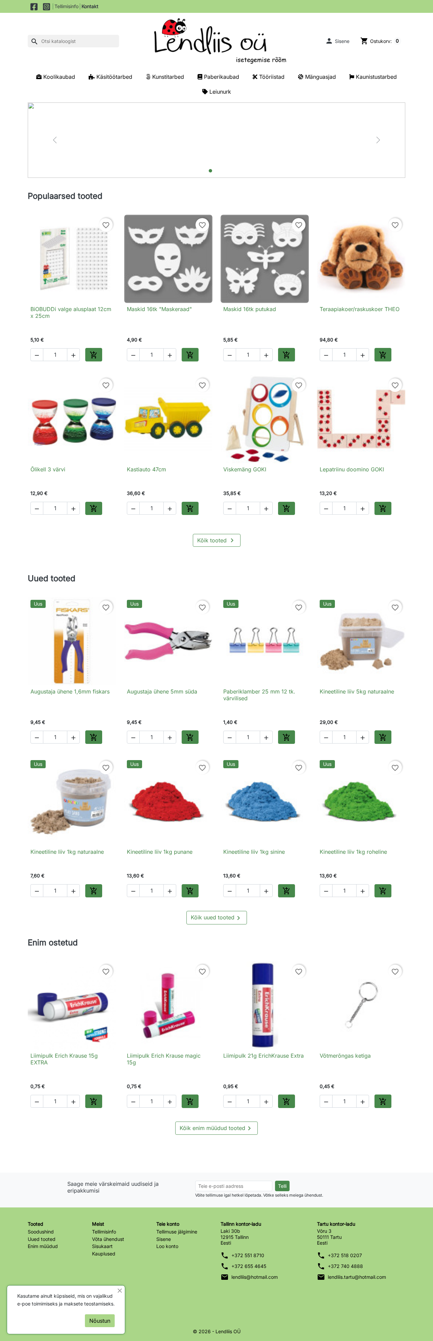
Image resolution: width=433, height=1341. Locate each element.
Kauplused (103, 1253)
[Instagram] (46, 6)
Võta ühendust (108, 1239)
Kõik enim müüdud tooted (216, 1128)
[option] (216, 140)
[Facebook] (34, 6)
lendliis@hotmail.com (254, 1277)
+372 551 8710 (247, 1255)
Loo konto (167, 1246)
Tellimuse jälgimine (176, 1231)
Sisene (163, 1239)
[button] (337, 41)
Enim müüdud (43, 1246)
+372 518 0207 (345, 1255)
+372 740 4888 (345, 1266)
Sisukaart (102, 1246)
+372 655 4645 (248, 1266)
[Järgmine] (378, 140)
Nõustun (99, 1320)
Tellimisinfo (66, 6)
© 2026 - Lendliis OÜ (217, 1331)
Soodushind (41, 1231)
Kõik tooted (216, 540)
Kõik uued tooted (217, 918)
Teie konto (167, 1224)
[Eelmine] (55, 140)
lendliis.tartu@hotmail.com (357, 1277)
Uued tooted (41, 1239)
